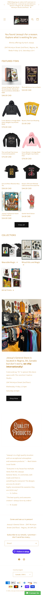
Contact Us (33, 593)
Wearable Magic (8, 262)
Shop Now (14, 398)
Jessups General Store (18, 591)
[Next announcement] (38, 4)
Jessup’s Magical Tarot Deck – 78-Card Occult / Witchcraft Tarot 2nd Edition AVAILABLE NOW (11, 89)
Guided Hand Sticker (28, 213)
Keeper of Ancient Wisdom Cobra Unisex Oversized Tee (30, 184)
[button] (4, 19)
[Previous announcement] (4, 4)
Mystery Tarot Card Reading (30, 120)
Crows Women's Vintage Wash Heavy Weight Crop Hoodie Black (11, 122)
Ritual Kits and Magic (31, 262)
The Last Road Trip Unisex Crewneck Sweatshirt (10, 153)
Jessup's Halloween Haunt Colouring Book (10, 214)
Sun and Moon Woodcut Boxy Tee (11, 184)
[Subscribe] (35, 543)
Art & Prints (7, 290)
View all (21, 225)
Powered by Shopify (31, 591)
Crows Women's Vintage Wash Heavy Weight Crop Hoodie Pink (31, 154)
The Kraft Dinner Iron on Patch (31, 87)
